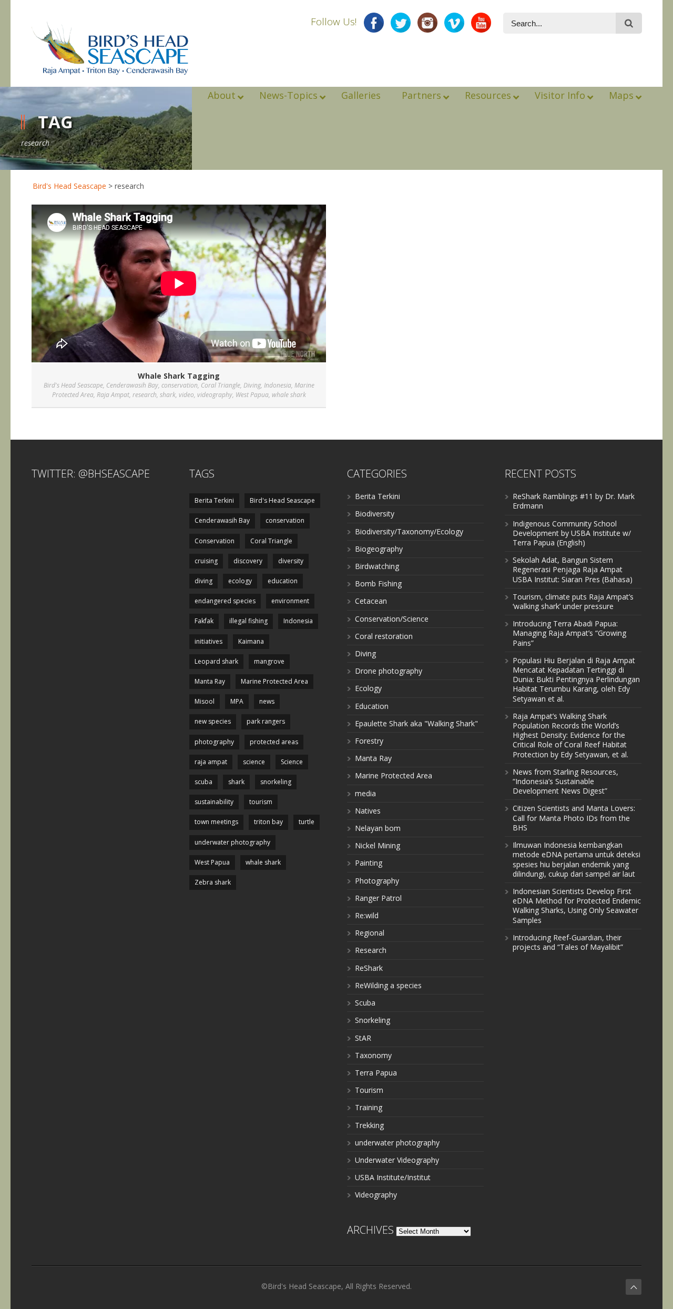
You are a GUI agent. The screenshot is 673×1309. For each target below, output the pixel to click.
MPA (236, 701)
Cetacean (371, 601)
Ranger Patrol (378, 898)
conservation (179, 385)
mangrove (269, 661)
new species (213, 721)
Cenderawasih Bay (132, 385)
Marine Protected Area (274, 681)
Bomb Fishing (378, 583)
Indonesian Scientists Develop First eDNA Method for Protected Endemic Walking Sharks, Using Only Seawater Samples (577, 905)
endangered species (225, 600)
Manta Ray (210, 681)
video (186, 394)
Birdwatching (377, 566)
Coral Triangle (220, 385)
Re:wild (367, 915)
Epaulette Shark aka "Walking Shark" (416, 723)
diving (203, 580)
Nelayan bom (378, 828)
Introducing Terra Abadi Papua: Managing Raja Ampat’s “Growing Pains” (569, 632)
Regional (369, 933)
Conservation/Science (392, 619)
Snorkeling (372, 1020)
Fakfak (204, 620)
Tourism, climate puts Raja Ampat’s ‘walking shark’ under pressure (573, 601)
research (144, 394)
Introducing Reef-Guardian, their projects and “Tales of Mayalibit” (568, 942)
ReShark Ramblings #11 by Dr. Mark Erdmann (574, 501)
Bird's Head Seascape (69, 186)
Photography (377, 881)
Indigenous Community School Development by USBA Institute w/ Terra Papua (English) (572, 533)
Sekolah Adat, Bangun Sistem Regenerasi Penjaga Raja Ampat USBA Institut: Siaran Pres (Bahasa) (573, 569)
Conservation (214, 540)
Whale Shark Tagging (179, 376)
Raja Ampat (113, 394)
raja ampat (211, 761)
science (254, 761)
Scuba (365, 1003)
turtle (306, 821)
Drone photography (388, 671)
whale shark (289, 394)
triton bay (268, 821)
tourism (260, 801)
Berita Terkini (214, 500)
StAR (363, 1038)
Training (368, 1107)
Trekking (369, 1125)
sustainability (214, 801)
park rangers (266, 721)
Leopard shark (216, 661)
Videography (376, 1195)
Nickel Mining (377, 845)
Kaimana (251, 641)
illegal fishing (248, 620)
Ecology (368, 688)
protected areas (274, 741)
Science (292, 761)
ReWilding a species (388, 985)
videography (214, 394)
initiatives (208, 641)
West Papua (252, 394)
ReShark (369, 968)
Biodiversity (374, 514)
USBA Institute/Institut (393, 1177)
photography (214, 741)
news (266, 701)
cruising (206, 560)
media (365, 793)
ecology (240, 580)
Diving (252, 385)
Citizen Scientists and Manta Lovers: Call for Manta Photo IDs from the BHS (574, 817)
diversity (290, 560)
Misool (205, 701)
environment (290, 600)
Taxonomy (373, 1055)
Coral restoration (384, 636)
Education (372, 706)
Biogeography (379, 549)
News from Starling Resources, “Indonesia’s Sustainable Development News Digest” (565, 781)
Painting (368, 863)
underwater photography (232, 842)
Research (370, 950)
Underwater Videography (397, 1160)
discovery (247, 560)
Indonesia (277, 385)
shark (168, 394)
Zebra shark (213, 882)
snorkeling (275, 781)
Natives (368, 811)
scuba (203, 781)
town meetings (216, 821)
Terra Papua (376, 1073)
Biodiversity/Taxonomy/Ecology (409, 531)
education (283, 580)
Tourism (369, 1090)
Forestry (369, 741)
